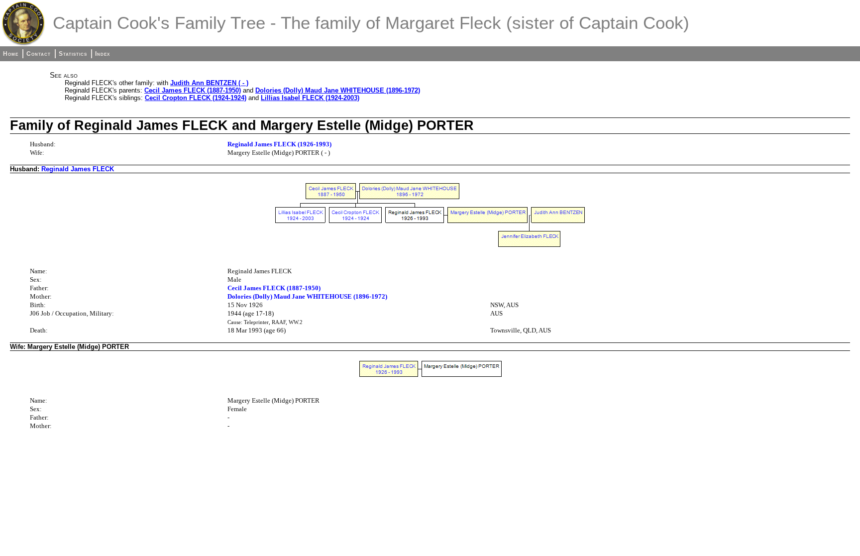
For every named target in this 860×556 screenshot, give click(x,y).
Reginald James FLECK (77, 169)
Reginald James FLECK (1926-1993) (279, 144)
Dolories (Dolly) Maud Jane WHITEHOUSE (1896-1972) (337, 90)
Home (10, 53)
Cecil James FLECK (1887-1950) (192, 90)
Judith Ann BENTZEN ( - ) (209, 83)
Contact (38, 53)
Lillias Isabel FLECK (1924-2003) (310, 98)
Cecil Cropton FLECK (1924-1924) (195, 98)
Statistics (73, 53)
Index (102, 53)
